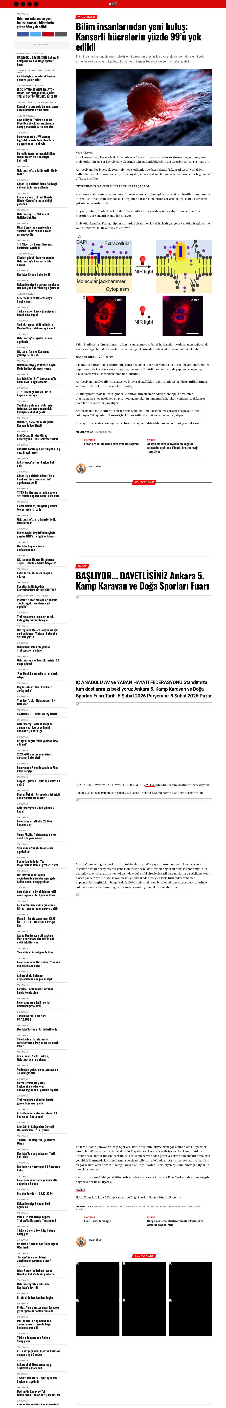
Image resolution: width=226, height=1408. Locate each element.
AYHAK (150, 785)
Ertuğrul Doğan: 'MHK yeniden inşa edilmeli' (37, 742)
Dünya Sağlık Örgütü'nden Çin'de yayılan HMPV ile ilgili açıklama (36, 534)
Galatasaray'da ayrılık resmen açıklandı (34, 339)
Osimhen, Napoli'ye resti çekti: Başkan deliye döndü (35, 423)
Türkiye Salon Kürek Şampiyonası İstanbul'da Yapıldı (36, 313)
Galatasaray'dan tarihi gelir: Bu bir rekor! (38, 172)
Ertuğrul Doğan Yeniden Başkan (35, 1297)
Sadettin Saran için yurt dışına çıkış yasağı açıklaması (38, 450)
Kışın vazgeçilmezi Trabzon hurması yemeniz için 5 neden (38, 1352)
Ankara (101, 1206)
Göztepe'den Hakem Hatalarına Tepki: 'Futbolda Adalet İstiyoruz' (36, 561)
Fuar (155, 1206)
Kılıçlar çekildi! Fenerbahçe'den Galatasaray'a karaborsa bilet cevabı (35, 261)
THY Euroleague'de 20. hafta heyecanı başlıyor (34, 393)
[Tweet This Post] (36, 34)
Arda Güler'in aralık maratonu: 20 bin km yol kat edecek (37, 1114)
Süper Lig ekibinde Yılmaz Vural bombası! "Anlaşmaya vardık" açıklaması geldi (36, 479)
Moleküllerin (104, 432)
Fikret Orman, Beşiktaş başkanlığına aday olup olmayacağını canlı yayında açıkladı (38, 1086)
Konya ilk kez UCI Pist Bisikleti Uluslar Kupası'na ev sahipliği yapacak (35, 200)
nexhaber (95, 466)
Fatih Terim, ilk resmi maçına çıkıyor (34, 574)
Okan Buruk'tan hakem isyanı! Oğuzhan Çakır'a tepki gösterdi (35, 1272)
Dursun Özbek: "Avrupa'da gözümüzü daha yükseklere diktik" (38, 796)
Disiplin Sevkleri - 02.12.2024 (35, 1193)
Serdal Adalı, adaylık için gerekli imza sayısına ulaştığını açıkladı (36, 893)
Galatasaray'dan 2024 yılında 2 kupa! (35, 809)
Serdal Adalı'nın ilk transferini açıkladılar (35, 849)
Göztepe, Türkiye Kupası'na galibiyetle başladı (33, 353)
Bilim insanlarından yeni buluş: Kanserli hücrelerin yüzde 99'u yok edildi (35, 22)
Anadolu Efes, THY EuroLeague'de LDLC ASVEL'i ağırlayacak (36, 380)
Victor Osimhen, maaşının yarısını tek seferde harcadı (37, 507)
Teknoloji (22, 72)
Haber (20, 54)
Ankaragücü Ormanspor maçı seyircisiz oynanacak (34, 1366)
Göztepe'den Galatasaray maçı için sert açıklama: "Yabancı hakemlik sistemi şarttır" (37, 633)
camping (113, 1206)
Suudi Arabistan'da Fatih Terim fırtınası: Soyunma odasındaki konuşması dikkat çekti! (35, 409)
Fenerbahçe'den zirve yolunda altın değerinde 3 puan (37, 1181)
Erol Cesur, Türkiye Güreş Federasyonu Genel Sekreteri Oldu (37, 437)
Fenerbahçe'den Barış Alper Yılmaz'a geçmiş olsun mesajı (38, 963)
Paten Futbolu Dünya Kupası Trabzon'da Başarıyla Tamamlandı (37, 1218)
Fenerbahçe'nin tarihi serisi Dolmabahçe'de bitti (33, 1004)
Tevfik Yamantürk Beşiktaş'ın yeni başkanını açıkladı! (37, 1379)
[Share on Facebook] (23, 34)
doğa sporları (129, 1206)
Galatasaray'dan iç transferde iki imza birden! (36, 521)
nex (185, 1206)
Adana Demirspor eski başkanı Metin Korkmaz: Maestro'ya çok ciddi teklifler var (35, 939)
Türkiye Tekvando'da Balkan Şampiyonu (33, 1339)
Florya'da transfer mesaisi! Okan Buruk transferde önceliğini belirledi (36, 157)
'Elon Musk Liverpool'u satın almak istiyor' (37, 675)
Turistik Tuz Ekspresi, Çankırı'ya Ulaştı (36, 1141)
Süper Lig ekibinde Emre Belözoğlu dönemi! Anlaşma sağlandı (37, 185)
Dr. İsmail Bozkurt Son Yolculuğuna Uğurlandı (37, 1245)
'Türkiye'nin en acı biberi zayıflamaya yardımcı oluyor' (34, 1258)
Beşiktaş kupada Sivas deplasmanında (30, 547)
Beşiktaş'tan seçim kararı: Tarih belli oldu (36, 1155)
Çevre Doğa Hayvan (35, 102)
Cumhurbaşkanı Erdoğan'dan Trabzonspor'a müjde (33, 648)
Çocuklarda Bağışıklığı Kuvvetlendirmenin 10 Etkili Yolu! (36, 588)
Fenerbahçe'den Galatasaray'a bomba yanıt (34, 299)
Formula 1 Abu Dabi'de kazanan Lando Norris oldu (35, 990)
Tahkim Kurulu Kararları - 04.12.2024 (32, 1017)
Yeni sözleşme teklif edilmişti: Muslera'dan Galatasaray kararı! (36, 326)
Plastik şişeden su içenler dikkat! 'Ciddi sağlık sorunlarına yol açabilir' (37, 603)
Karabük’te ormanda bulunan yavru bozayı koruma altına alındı (37, 108)
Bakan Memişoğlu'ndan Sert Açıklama (33, 1205)
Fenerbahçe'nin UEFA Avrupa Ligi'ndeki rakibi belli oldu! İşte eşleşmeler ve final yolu (35, 140)
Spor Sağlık (22, 14)
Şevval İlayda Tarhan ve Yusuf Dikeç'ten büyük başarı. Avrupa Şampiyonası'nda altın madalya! (35, 123)
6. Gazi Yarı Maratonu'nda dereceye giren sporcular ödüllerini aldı (38, 1309)
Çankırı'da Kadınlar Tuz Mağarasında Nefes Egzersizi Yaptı (37, 863)
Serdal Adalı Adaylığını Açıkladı (35, 952)
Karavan (175, 1206)
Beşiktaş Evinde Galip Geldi (33, 274)
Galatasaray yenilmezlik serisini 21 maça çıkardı (38, 661)
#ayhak (80, 1189)
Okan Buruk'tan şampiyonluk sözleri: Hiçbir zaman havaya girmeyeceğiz (34, 231)
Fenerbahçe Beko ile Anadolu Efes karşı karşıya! (37, 769)
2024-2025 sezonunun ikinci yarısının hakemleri (34, 755)
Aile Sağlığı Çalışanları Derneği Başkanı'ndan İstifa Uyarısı (35, 1128)
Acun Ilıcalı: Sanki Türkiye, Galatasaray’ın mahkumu (33, 1057)
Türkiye (81, 1209)
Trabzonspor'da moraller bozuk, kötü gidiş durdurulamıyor (35, 618)
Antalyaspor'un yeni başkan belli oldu (36, 464)
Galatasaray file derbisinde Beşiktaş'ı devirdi (33, 1285)
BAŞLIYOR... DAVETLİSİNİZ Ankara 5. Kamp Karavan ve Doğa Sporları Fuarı (38, 61)
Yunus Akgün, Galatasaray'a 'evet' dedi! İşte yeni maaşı (36, 836)
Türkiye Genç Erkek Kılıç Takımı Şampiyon (36, 1232)
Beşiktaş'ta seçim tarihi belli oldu (37, 1029)
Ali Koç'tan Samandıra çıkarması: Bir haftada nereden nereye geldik (37, 906)
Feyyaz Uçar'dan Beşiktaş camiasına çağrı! (38, 782)
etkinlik (145, 1206)
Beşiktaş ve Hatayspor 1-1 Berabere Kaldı (38, 1168)
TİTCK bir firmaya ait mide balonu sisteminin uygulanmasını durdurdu (38, 494)
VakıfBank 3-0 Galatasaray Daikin (37, 714)
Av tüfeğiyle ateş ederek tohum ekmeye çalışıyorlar (36, 77)
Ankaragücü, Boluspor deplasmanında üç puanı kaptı (35, 977)
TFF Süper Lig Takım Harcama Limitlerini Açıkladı (34, 246)
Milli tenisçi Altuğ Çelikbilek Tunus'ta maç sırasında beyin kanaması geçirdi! (34, 1324)
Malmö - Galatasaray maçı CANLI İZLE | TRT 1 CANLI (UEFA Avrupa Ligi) (36, 922)
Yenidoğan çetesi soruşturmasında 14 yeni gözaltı (37, 1071)
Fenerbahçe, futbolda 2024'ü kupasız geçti (34, 822)
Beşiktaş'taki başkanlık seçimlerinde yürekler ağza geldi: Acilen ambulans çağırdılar (37, 878)
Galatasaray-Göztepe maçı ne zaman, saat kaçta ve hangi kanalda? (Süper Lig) (34, 727)
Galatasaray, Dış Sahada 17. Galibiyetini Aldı (33, 215)
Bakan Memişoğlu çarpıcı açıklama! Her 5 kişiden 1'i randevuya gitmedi (38, 286)
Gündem (27, 54)
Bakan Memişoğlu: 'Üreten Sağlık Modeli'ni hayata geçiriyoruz (36, 366)
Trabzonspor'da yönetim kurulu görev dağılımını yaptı (35, 1101)
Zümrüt (163, 1197)
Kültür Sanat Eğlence (34, 70)
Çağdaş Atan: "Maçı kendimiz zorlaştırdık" (34, 688)
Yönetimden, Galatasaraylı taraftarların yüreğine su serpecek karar (38, 1042)
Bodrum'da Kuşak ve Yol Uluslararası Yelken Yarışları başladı (38, 1393)
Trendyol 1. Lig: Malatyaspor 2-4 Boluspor (36, 702)
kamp (164, 1206)
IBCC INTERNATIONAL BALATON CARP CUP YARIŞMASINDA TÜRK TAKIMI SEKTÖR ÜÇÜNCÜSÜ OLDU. (37, 93)
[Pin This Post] (48, 34)
